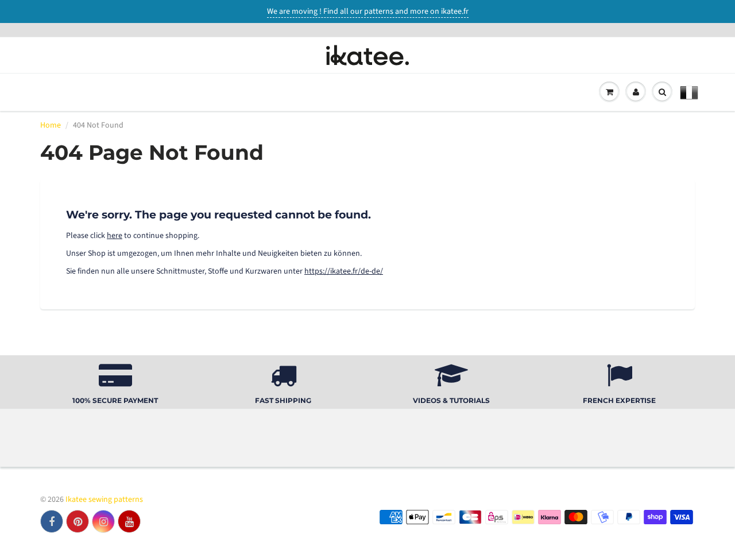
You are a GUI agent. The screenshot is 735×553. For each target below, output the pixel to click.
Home (50, 125)
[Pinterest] (77, 521)
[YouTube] (129, 521)
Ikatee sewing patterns (104, 499)
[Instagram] (103, 521)
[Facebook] (51, 521)
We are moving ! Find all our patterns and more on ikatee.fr (368, 11)
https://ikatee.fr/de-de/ (343, 271)
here (114, 235)
